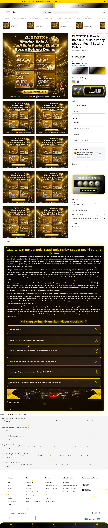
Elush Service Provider (33, 492)
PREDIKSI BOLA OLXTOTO (82, 128)
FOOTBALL (57, 18)
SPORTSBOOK (34, 18)
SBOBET (13, 18)
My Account (48, 482)
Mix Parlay (29, 488)
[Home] (6, 12)
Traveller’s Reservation (33, 501)
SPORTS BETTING (46, 18)
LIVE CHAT (97, 526)
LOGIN (26, 5)
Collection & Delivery (51, 485)
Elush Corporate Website (70, 492)
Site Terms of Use (50, 501)
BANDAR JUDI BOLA (69, 18)
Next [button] (104, 1)
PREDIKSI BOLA (78, 123)
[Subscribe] (33, 518)
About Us (66, 482)
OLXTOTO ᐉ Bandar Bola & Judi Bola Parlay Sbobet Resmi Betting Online (44, 1)
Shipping (82, 59)
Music (9, 495)
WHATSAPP (75, 526)
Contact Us (48, 492)
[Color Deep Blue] (78, 81)
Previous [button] (3, 1)
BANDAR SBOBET (79, 111)
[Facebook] (73, 227)
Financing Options (31, 495)
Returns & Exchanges (51, 488)
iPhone (10, 488)
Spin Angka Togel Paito (89, 190)
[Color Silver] (82, 81)
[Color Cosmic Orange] (73, 81)
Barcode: (84, 50)
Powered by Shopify (95, 522)
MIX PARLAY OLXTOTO (81, 140)
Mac (9, 482)
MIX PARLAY (77, 134)
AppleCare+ (29, 482)
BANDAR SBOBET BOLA (84, 18)
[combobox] (60, 12)
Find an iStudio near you (70, 485)
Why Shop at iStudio (69, 488)
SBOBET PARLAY (23, 18)
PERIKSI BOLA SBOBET (80, 70)
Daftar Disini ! (64, 1)
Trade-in (28, 498)
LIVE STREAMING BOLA (97, 70)
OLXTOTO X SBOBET (80, 105)
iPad (9, 485)
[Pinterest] (79, 227)
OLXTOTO (6, 18)
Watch (9, 492)
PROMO (11, 526)
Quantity (75, 164)
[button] (6, 18)
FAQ (46, 495)
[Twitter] (76, 227)
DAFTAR (54, 526)
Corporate (29, 485)
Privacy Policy (49, 498)
